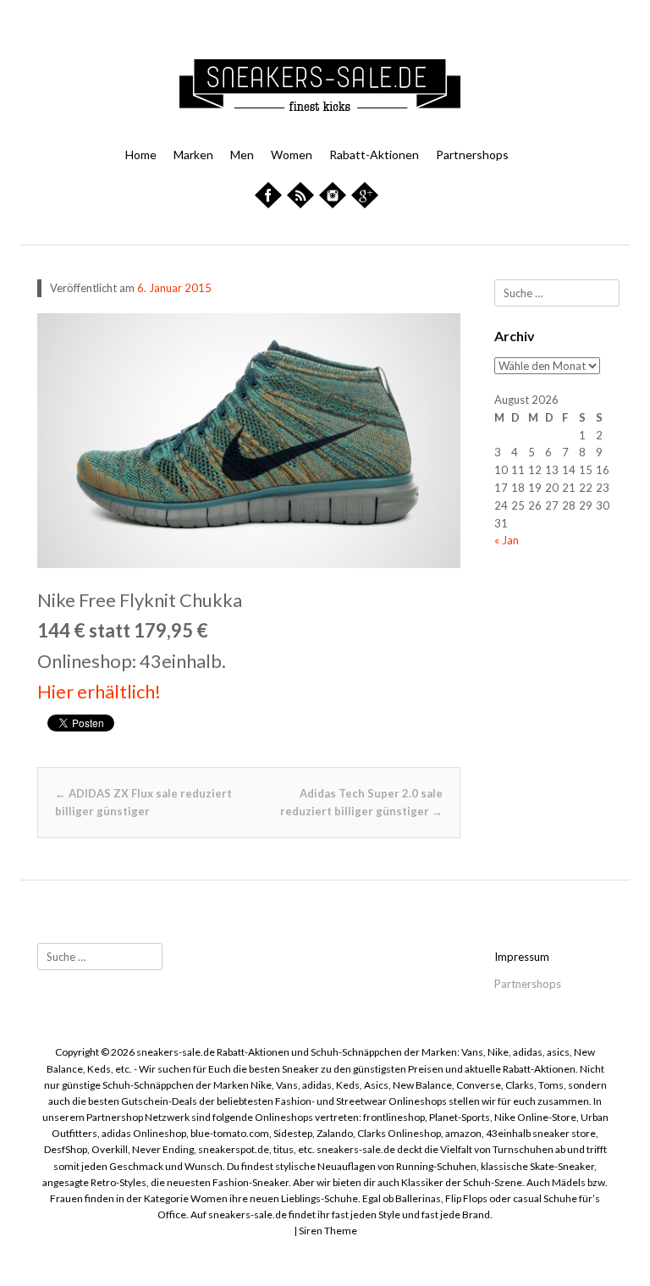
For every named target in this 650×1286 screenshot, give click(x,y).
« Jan (506, 540)
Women (291, 154)
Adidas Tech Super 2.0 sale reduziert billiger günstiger (361, 802)
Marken (193, 154)
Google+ (372, 202)
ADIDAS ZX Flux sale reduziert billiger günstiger (143, 802)
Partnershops (472, 154)
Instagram (337, 202)
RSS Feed (305, 211)
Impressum (521, 956)
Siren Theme (328, 1230)
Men (242, 154)
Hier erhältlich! (99, 691)
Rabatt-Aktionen (374, 154)
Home (141, 154)
